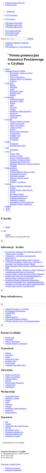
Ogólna (8, 235)
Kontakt (13, 188)
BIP (6, 422)
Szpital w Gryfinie (16, 156)
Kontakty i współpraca (18, 182)
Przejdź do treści (11, 5)
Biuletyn (13, 95)
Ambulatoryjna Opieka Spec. (15, 365)
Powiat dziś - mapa (16, 91)
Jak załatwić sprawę (17, 194)
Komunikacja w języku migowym (22, 202)
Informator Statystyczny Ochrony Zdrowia (25, 164)
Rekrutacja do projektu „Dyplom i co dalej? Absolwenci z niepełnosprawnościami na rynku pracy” (25, 271)
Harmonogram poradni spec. (20, 162)
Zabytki (12, 129)
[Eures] (8, 315)
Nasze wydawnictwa (17, 77)
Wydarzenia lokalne (17, 99)
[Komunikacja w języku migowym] (18, 47)
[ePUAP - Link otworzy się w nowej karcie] (9, 45)
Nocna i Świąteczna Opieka (19, 158)
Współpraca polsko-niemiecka (20, 111)
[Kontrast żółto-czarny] (13, 27)
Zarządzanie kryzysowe (18, 174)
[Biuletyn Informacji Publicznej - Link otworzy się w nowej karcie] (17, 43)
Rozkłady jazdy (15, 93)
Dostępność (10, 11)
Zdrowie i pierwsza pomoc (19, 178)
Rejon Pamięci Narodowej (19, 132)
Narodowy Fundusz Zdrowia (20, 160)
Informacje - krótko (16, 101)
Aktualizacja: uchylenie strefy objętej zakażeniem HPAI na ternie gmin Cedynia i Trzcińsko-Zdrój (25, 285)
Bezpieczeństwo (15, 115)
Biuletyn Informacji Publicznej (20, 186)
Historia (12, 85)
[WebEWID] (10, 313)
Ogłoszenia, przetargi (17, 200)
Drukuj (7, 227)
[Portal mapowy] (11, 317)
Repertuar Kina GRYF (18, 146)
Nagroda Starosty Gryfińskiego (21, 79)
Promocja (13, 81)
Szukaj (3, 39)
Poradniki (13, 166)
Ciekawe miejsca (16, 127)
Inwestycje (13, 113)
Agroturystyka (15, 134)
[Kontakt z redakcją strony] (11, 464)
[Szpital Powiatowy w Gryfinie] (17, 309)
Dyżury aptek (14, 154)
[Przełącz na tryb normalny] (11, 15)
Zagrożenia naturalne (17, 176)
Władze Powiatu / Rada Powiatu (21, 190)
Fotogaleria (14, 75)
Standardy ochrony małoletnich (21, 204)
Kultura (12, 103)
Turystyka (13, 107)
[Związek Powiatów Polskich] (16, 319)
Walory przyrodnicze (17, 125)
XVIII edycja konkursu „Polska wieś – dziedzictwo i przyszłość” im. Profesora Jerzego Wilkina (24, 263)
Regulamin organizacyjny (19, 196)
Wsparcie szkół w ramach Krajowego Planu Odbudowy (25, 274)
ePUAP (12, 192)
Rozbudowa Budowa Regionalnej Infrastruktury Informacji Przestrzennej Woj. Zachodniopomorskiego (24, 281)
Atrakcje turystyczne (17, 123)
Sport (12, 105)
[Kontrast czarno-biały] (13, 23)
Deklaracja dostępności (13, 470)
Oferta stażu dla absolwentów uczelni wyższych (22, 260)
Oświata (13, 109)
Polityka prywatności (12, 468)
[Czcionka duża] (11, 35)
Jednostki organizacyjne (18, 198)
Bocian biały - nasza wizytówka (21, 73)
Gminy (12, 89)
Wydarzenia (14, 140)
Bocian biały (9, 337)
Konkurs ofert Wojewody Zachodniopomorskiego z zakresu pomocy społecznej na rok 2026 (23, 277)
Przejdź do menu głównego (15, 3)
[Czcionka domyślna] (13, 31)
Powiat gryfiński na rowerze (20, 121)
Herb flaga (13, 87)
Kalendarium (14, 138)
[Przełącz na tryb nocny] (10, 19)
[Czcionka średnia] (12, 33)
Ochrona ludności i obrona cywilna (22, 172)
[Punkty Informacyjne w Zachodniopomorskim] (22, 321)
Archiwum (13, 117)
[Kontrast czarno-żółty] (13, 25)
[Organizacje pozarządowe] (15, 311)
